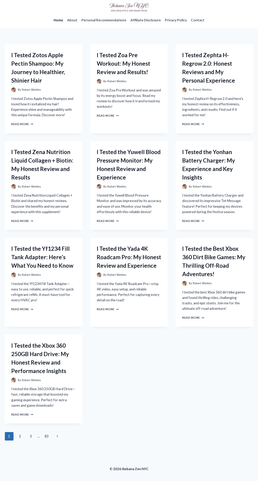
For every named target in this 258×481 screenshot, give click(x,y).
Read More (22, 124)
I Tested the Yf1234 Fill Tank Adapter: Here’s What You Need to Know (42, 257)
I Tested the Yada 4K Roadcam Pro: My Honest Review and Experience (129, 257)
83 (47, 436)
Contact (197, 20)
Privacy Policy (176, 20)
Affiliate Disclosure (145, 20)
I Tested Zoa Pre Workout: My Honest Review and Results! (123, 63)
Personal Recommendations (103, 20)
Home (58, 20)
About (72, 20)
